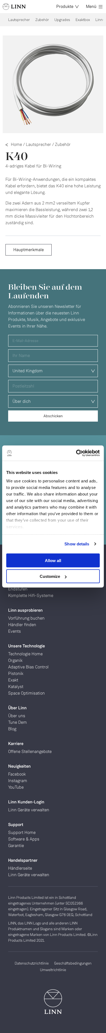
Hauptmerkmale (28, 249)
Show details (76, 544)
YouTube (16, 787)
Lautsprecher (19, 19)
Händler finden (22, 624)
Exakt (13, 680)
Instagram (17, 780)
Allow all (53, 560)
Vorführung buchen (26, 618)
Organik (15, 660)
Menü (91, 6)
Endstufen (17, 588)
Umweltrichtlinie (53, 970)
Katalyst (15, 686)
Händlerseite (20, 868)
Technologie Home (25, 653)
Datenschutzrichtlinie (32, 963)
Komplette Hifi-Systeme (30, 595)
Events (14, 631)
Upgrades (62, 19)
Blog (12, 728)
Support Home (22, 832)
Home (16, 144)
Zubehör (42, 19)
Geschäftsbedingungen (73, 963)
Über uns (16, 715)
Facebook (17, 774)
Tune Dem (17, 722)
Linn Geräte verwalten (28, 809)
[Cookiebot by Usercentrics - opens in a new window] (76, 453)
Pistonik (15, 673)
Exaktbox (83, 19)
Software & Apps (23, 839)
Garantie (16, 845)
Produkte (64, 6)
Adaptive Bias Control (28, 666)
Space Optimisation (26, 693)
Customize (50, 576)
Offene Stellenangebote (30, 751)
